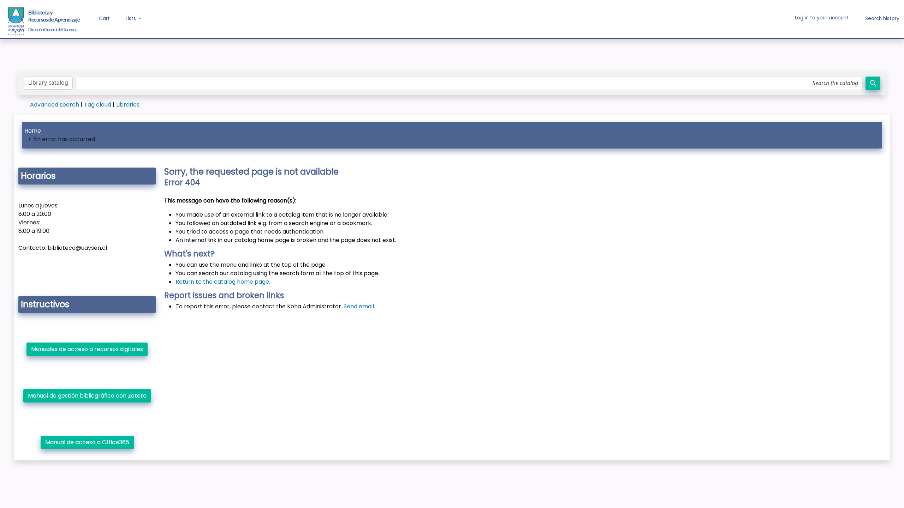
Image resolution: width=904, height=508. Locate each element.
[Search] (873, 83)
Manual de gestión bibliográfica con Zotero (87, 396)
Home (32, 131)
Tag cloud (97, 105)
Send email (359, 306)
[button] (99, 18)
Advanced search (54, 105)
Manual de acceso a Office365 (87, 442)
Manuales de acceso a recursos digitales (87, 349)
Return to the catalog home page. (223, 282)
